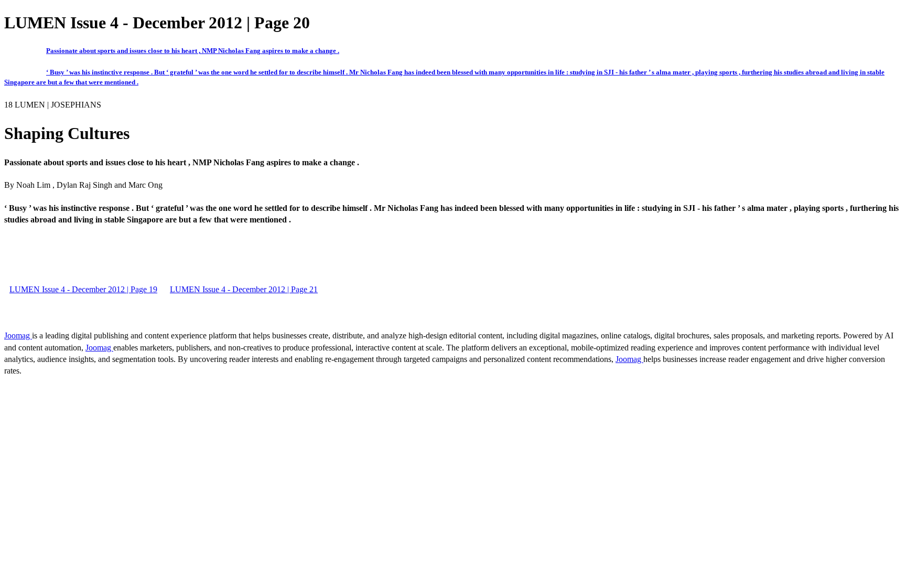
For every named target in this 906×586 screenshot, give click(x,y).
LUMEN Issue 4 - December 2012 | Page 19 (83, 289)
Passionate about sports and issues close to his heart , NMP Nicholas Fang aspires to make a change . (192, 51)
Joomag (18, 335)
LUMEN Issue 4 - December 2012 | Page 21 (244, 289)
